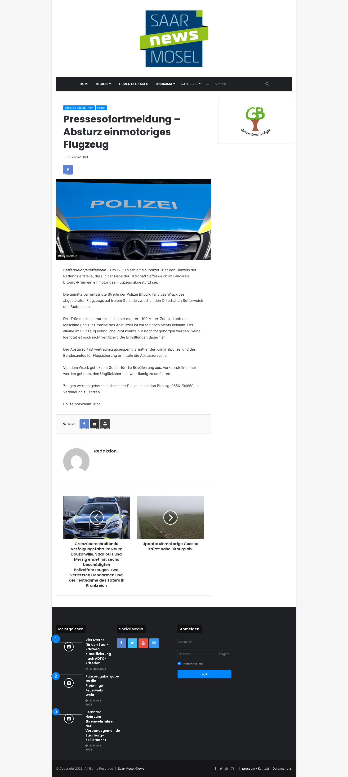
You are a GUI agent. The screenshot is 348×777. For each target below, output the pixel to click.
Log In (205, 674)
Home (84, 84)
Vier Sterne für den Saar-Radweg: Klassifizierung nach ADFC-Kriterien (98, 651)
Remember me (192, 664)
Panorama (163, 84)
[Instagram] (154, 643)
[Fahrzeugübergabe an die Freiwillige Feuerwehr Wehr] (69, 683)
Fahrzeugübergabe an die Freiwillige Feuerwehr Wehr (102, 685)
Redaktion (105, 451)
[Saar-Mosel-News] (174, 38)
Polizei (101, 107)
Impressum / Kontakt (254, 768)
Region (102, 84)
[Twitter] (132, 643)
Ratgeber (189, 84)
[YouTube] (143, 643)
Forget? (224, 654)
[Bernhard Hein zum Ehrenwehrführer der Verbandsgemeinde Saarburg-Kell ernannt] (69, 719)
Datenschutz (281, 768)
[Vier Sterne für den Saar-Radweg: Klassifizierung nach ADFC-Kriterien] (69, 646)
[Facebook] (121, 643)
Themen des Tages (132, 84)
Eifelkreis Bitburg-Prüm (79, 107)
